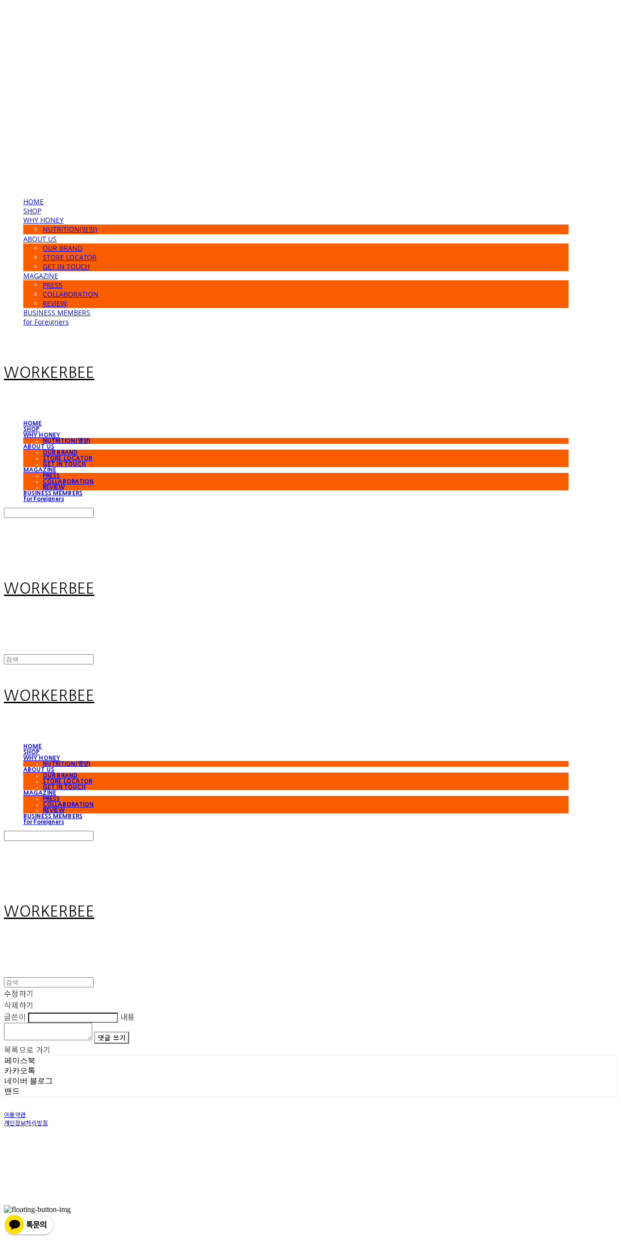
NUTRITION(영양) (70, 229)
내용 (127, 1016)
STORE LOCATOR (70, 257)
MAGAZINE (40, 275)
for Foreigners (46, 321)
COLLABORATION (70, 294)
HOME (33, 201)
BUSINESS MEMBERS (56, 312)
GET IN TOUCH (66, 266)
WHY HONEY (43, 220)
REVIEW (55, 303)
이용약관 (15, 1114)
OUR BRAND (62, 248)
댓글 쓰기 (111, 1037)
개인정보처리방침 (26, 1122)
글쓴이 (15, 1016)
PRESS (53, 285)
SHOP (32, 210)
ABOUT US (40, 238)
